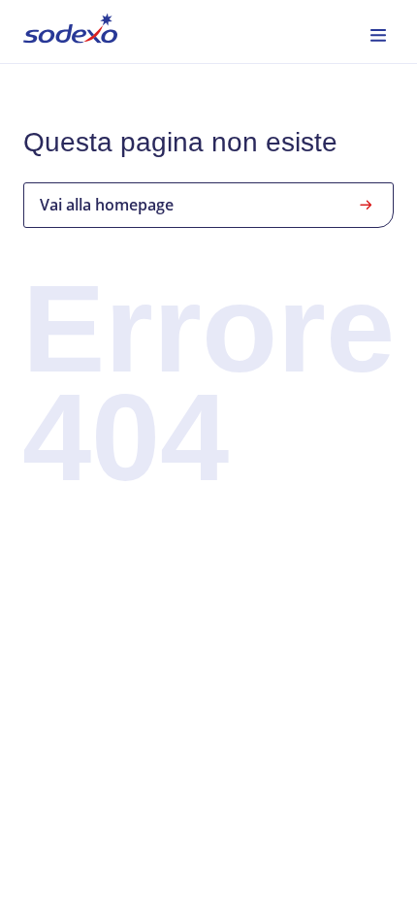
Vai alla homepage (107, 204)
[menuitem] (70, 31)
